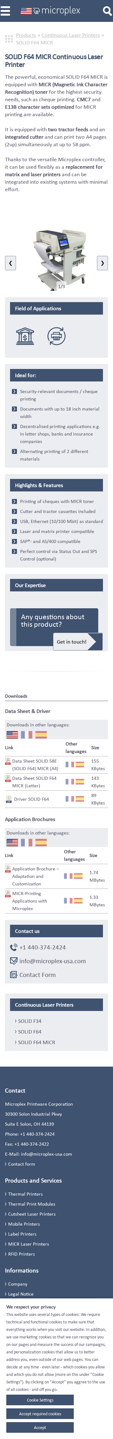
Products (26, 35)
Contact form (21, 1164)
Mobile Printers (24, 1224)
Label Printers (22, 1234)
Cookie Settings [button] (40, 1400)
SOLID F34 (29, 1021)
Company (17, 1284)
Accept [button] (40, 1427)
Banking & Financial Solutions (25, 336)
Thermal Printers (25, 1194)
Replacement (56, 336)
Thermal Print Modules (31, 1204)
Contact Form (37, 974)
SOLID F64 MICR (36, 1042)
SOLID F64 (29, 1031)
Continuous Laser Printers (70, 35)
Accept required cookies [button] (40, 1414)
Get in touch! (72, 641)
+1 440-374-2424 (42, 947)
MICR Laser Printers (28, 1244)
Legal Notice (21, 1294)
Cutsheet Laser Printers (32, 1214)
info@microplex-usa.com (52, 961)
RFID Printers (21, 1254)
